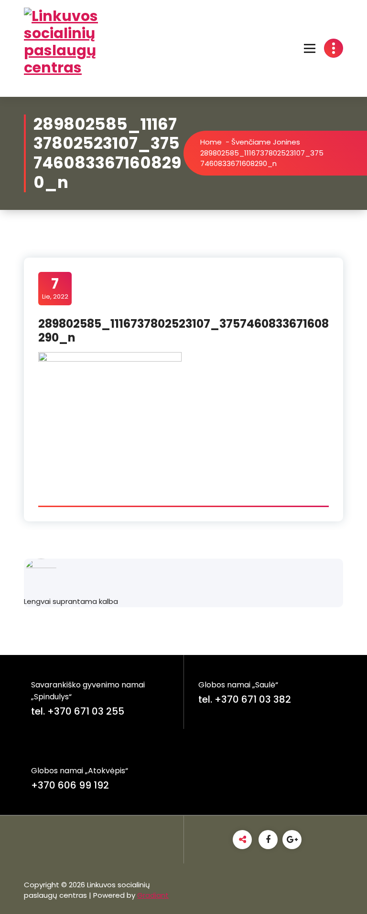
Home (211, 142)
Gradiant (153, 895)
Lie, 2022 (55, 288)
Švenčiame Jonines (265, 142)
